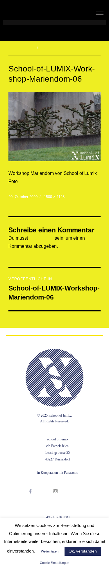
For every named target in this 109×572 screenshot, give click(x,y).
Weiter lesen (49, 551)
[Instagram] (61, 498)
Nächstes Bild (52, 48)
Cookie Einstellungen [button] (54, 562)
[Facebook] (36, 498)
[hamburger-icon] (99, 13)
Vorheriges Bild (21, 48)
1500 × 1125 (54, 197)
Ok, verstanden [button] (83, 551)
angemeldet (41, 238)
